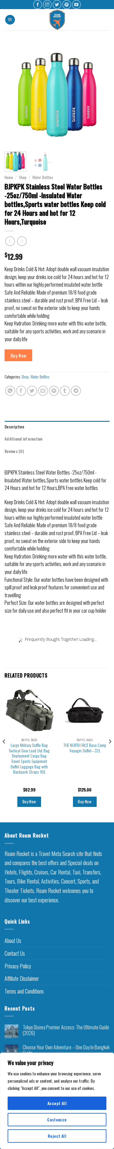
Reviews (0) (14, 451)
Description (14, 427)
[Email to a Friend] (43, 391)
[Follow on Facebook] (37, 4)
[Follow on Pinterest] (66, 4)
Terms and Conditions (24, 991)
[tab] (57, 427)
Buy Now (18, 355)
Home (9, 177)
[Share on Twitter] (32, 391)
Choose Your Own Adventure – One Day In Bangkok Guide (66, 1050)
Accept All (57, 1103)
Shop (22, 177)
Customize (57, 1119)
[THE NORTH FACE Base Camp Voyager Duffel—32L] (84, 710)
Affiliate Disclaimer (22, 978)
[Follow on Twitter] (57, 4)
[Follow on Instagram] (47, 4)
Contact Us (15, 953)
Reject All (57, 1136)
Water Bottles (42, 177)
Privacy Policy (18, 966)
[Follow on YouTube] (76, 4)
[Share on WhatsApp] (10, 391)
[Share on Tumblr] (65, 391)
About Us (13, 940)
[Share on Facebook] (21, 391)
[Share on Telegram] (76, 391)
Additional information (24, 439)
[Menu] (10, 20)
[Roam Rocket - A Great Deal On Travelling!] (57, 19)
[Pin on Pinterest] (54, 391)
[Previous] (14, 94)
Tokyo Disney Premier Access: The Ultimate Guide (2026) (66, 1030)
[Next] (99, 94)
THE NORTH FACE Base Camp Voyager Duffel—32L (85, 748)
